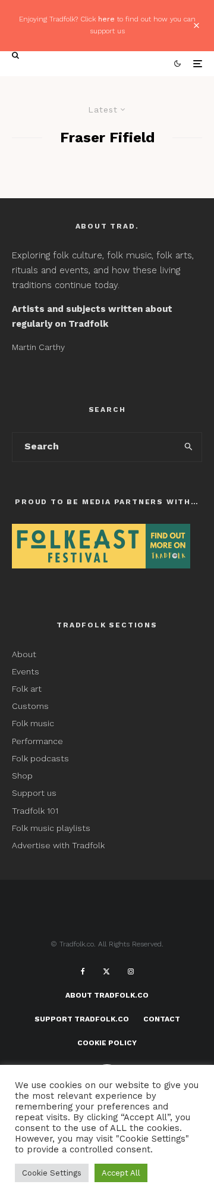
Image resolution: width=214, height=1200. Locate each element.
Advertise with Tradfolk (58, 845)
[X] (106, 971)
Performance (37, 741)
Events (25, 671)
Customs (30, 706)
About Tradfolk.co (107, 995)
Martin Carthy (38, 347)
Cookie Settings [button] (51, 1172)
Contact (161, 1019)
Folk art (28, 688)
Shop (22, 775)
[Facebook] (83, 971)
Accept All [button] (121, 1172)
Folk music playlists (51, 828)
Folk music (33, 723)
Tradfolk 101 (35, 810)
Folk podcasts (40, 758)
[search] (189, 447)
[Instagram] (131, 971)
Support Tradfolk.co (81, 1019)
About (24, 654)
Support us (34, 793)
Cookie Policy (107, 1043)
